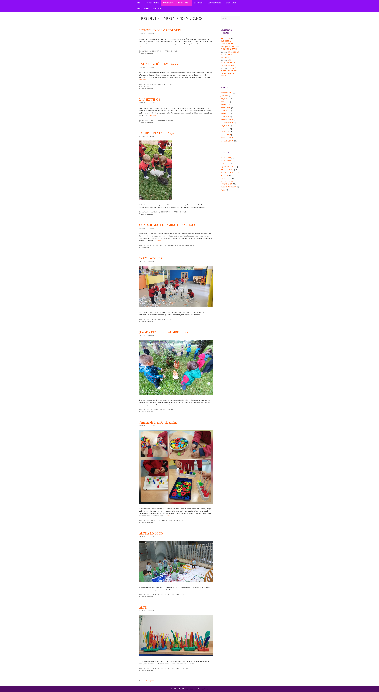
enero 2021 (225, 111)
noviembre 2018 (227, 141)
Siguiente (153, 681)
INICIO (139, 3)
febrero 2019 (226, 135)
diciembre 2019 (227, 120)
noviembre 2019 (227, 123)
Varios (176, 51)
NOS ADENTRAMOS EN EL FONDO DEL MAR (229, 62)
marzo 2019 (225, 132)
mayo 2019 (225, 126)
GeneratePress (203, 689)
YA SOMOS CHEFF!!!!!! (229, 49)
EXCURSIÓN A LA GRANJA (156, 133)
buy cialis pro (226, 38)
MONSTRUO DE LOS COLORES (160, 30)
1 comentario (145, 247)
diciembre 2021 (227, 93)
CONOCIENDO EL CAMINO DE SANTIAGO (167, 225)
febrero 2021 (226, 108)
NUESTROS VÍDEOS (214, 3)
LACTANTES (225, 178)
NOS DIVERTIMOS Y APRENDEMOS (175, 3)
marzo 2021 (225, 105)
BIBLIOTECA (198, 3)
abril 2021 (224, 102)
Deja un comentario (147, 53)
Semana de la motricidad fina (158, 422)
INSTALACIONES (143, 9)
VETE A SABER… (231, 3)
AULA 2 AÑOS (145, 51)
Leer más (142, 80)
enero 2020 (225, 117)
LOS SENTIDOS (149, 99)
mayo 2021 (225, 99)
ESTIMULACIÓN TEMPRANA (158, 64)
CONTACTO (157, 9)
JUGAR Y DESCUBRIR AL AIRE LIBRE (163, 332)
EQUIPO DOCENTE (152, 3)
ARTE (143, 607)
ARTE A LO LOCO (151, 533)
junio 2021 (225, 96)
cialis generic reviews (229, 46)
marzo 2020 (225, 114)
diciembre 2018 (227, 138)
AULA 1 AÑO (145, 84)
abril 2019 (224, 129)
